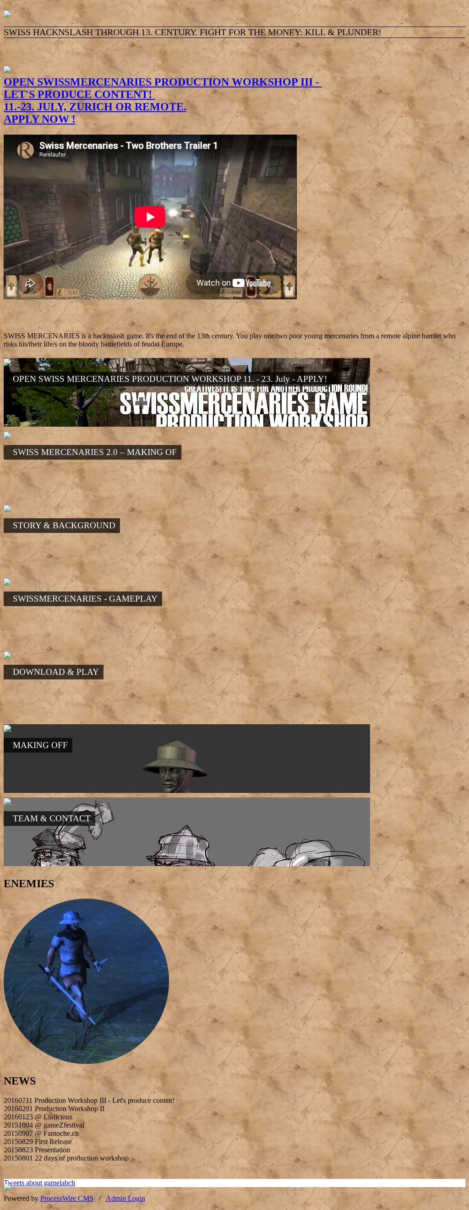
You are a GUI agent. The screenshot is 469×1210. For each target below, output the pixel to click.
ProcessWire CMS (66, 1198)
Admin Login (125, 1198)
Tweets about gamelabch (39, 1183)
